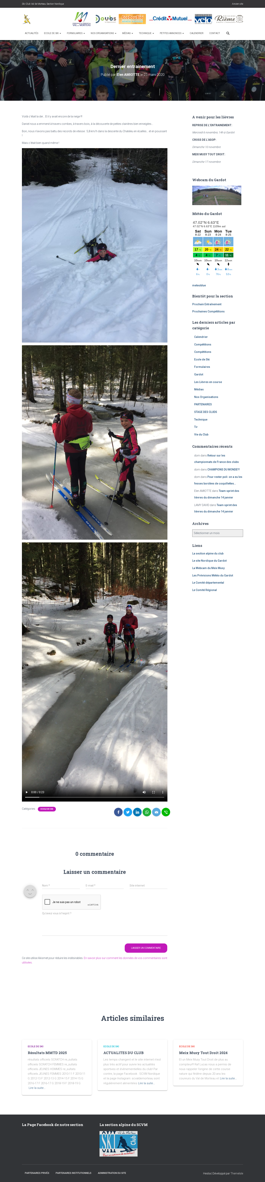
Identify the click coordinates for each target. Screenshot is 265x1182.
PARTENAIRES (203, 404)
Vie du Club (201, 434)
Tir (196, 426)
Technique (145, 33)
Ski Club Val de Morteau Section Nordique (43, 4)
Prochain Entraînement (206, 304)
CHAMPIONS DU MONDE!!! (223, 469)
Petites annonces (171, 33)
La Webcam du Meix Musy (208, 568)
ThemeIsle (236, 1173)
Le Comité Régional (204, 590)
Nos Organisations (102, 33)
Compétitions (202, 344)
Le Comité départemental (208, 582)
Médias (126, 33)
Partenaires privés (37, 1173)
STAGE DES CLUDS (205, 412)
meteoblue (199, 285)
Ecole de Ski (51, 33)
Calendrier (197, 33)
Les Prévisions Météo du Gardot (212, 575)
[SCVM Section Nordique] (27, 19)
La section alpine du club (207, 553)
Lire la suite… (37, 1088)
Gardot (198, 374)
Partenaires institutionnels (73, 1173)
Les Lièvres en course (208, 382)
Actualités (31, 33)
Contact (214, 33)
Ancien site (237, 4)
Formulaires (75, 33)
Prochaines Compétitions (208, 311)
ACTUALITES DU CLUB (123, 1052)
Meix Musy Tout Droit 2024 (203, 1052)
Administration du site (112, 1173)
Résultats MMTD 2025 (47, 1052)
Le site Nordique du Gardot (209, 560)
